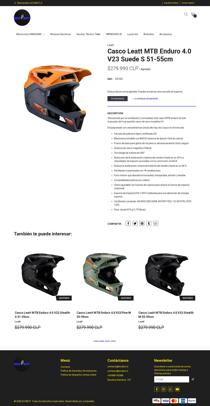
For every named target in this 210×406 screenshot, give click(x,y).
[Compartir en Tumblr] (149, 223)
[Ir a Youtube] (177, 389)
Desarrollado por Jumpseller (79, 401)
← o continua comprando (145, 98)
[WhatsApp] (170, 389)
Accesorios (165, 34)
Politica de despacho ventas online (78, 374)
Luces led (132, 34)
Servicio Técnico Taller (88, 34)
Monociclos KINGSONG (29, 34)
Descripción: (115, 113)
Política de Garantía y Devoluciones (79, 370)
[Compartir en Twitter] (135, 223)
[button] (171, 3)
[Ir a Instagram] (163, 389)
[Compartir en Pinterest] (142, 223)
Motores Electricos (60, 34)
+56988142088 (115, 375)
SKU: (110, 79)
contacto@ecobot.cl (117, 366)
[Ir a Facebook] (156, 389)
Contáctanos (117, 98)
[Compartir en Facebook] (128, 223)
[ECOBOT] (22, 18)
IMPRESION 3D (114, 34)
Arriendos (148, 34)
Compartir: (114, 224)
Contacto (65, 367)
